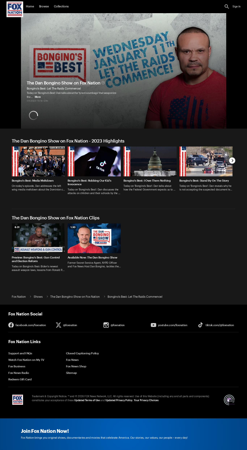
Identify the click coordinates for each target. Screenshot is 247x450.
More (38, 97)
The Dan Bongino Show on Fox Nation (64, 83)
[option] (40, 173)
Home (30, 6)
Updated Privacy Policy (119, 400)
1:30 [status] (73, 227)
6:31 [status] (17, 227)
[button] (227, 7)
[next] (232, 161)
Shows (38, 296)
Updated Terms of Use (87, 400)
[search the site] (227, 7)
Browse (44, 6)
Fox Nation (19, 296)
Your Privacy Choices (146, 400)
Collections (61, 6)
